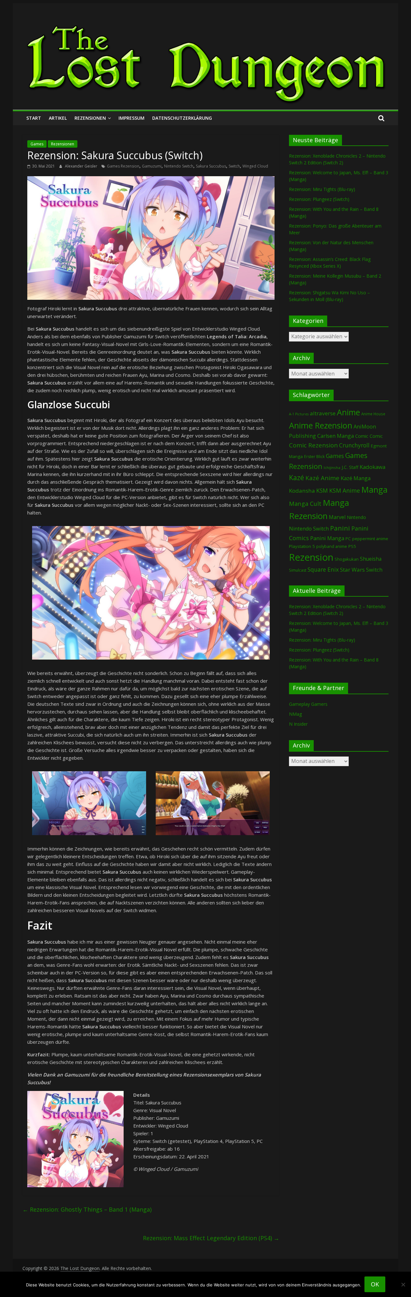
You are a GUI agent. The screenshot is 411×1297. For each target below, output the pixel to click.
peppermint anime (370, 538)
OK (375, 1284)
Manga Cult (305, 503)
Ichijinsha (332, 467)
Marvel (337, 517)
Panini (340, 527)
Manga (374, 489)
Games (37, 144)
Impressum (131, 118)
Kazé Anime (322, 478)
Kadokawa (372, 467)
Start (33, 118)
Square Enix (323, 569)
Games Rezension (123, 166)
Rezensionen (90, 118)
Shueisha (370, 558)
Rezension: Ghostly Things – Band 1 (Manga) (87, 1209)
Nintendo (356, 517)
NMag (295, 714)
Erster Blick (314, 456)
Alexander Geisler (81, 166)
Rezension (311, 557)
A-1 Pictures (299, 414)
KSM (322, 490)
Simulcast (297, 570)
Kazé (296, 477)
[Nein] (403, 1284)
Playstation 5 (302, 546)
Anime (348, 412)
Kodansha (302, 490)
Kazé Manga (356, 478)
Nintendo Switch (178, 166)
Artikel (58, 118)
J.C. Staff (350, 467)
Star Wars (352, 569)
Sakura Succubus (211, 166)
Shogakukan (347, 559)
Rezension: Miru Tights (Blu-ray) (322, 189)
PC (348, 538)
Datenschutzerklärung (182, 118)
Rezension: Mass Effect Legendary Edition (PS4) (211, 1238)
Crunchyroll (354, 445)
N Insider (298, 724)
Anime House (373, 413)
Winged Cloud (255, 166)
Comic (361, 436)
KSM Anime (344, 490)
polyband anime (331, 546)
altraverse (323, 413)
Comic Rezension (313, 445)
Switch (234, 166)
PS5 (352, 546)
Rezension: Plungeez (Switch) (319, 199)
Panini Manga (327, 538)
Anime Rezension (320, 425)
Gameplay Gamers (308, 704)
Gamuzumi (152, 166)
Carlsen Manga (335, 435)
